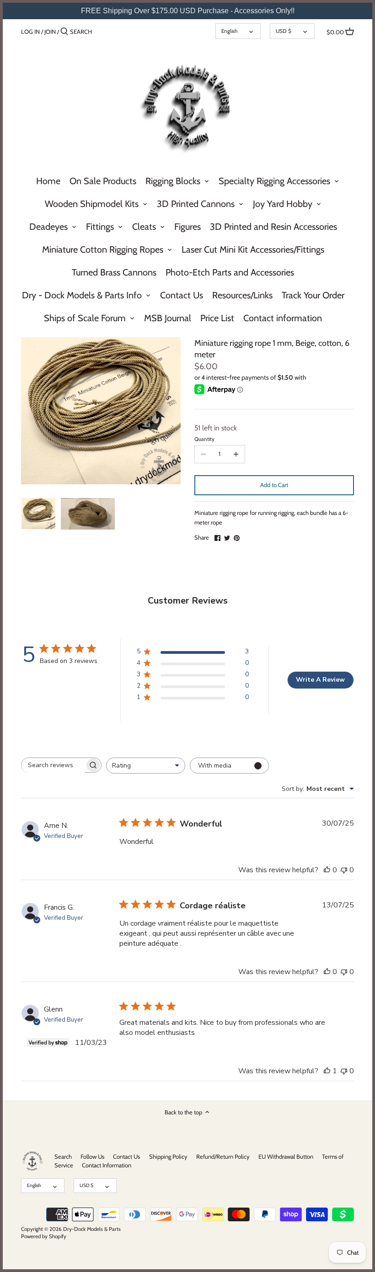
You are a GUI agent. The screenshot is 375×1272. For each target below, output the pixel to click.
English (229, 31)
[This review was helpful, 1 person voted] (327, 1071)
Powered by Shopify (43, 1236)
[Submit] (64, 31)
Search (63, 1156)
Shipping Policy (168, 1156)
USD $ (283, 31)
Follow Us (92, 1156)
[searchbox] (53, 765)
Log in (30, 31)
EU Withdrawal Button (285, 1156)
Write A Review (320, 679)
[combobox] (145, 766)
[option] (38, 514)
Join (50, 31)
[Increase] (236, 454)
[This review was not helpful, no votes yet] (344, 870)
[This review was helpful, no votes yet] (327, 870)
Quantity (204, 439)
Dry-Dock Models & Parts (92, 1229)
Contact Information (106, 1165)
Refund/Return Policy (223, 1156)
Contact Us (126, 1156)
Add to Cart (274, 484)
